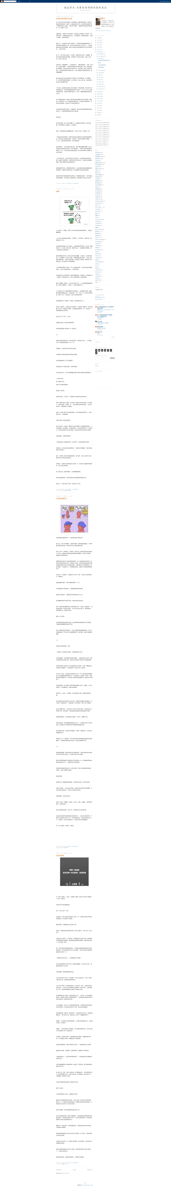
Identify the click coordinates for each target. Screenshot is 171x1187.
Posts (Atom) (66, 1173)
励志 (62, 490)
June (100, 77)
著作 (96, 213)
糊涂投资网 (100, 326)
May (100, 79)
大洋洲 (97, 179)
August (100, 72)
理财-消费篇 (98, 175)
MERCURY (98, 280)
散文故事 (97, 183)
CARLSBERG (98, 262)
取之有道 (99, 321)
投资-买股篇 (98, 185)
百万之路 (97, 191)
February (101, 86)
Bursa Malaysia (99, 299)
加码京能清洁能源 (101, 328)
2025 (98, 40)
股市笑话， (98, 231)
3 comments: (75, 183)
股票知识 (97, 181)
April (100, 82)
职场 (96, 187)
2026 (98, 38)
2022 (98, 47)
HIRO (96, 268)
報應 (57, 191)
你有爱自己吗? (100, 317)
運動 (96, 215)
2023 (98, 45)
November (101, 56)
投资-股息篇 (98, 164)
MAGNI (97, 209)
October (101, 58)
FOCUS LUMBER (99, 239)
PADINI (97, 243)
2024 (98, 42)
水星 (104, 18)
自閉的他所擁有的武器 (64, 18)
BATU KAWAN (99, 229)
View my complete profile (103, 30)
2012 (98, 108)
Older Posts (90, 1170)
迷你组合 (97, 235)
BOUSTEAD (98, 250)
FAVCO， (97, 237)
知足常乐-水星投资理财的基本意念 (85, 7)
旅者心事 (99, 332)
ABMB (97, 274)
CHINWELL (98, 276)
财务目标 (97, 177)
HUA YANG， (98, 207)
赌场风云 (97, 233)
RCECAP (97, 272)
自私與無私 (60, 855)
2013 (98, 105)
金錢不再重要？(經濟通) (103, 323)
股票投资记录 (98, 162)
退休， (97, 282)
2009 (98, 112)
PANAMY (97, 211)
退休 (96, 172)
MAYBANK (98, 241)
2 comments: (75, 489)
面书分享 (97, 152)
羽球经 (97, 247)
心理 (67, 1163)
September (101, 70)
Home (74, 1170)
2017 (98, 96)
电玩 (96, 260)
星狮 (96, 227)
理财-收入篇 (98, 168)
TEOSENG (97, 258)
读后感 (69, 490)
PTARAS (97, 195)
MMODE (97, 254)
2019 (98, 91)
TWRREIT (97, 245)
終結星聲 (97, 193)
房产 (96, 205)
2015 (98, 101)
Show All (113, 337)
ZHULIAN (97, 199)
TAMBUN (97, 223)
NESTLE (97, 256)
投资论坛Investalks (100, 297)
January (101, 89)
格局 (98, 333)
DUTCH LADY (99, 219)
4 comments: (75, 846)
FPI (96, 266)
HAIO (96, 252)
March (100, 84)
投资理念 (97, 158)
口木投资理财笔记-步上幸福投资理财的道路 (105, 307)
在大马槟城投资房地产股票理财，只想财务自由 (104, 315)
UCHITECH (98, 203)
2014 (98, 103)
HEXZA (97, 278)
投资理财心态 (98, 156)
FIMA (96, 264)
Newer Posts (59, 1170)
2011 (98, 110)
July (100, 75)
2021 (98, 49)
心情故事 (66, 490)
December (101, 54)
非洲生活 (97, 197)
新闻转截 (97, 189)
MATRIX (97, 221)
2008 (98, 115)
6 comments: (75, 1162)
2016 (98, 98)
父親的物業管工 (61, 498)
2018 (98, 94)
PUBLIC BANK (99, 201)
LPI (96, 217)
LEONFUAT (98, 270)
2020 (98, 52)
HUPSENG (97, 225)
